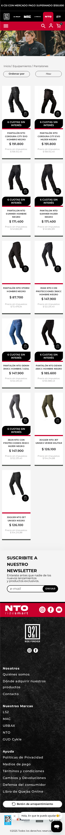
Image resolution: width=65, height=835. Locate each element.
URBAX (9, 726)
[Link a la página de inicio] (7, 66)
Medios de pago (17, 764)
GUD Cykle (12, 739)
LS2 (6, 712)
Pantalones (41, 66)
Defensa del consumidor (24, 785)
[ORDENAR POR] (16, 74)
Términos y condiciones (23, 771)
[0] (59, 26)
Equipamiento (22, 66)
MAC (7, 719)
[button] (25, 113)
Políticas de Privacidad (23, 757)
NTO (7, 732)
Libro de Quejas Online (23, 791)
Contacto (11, 694)
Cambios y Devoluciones (24, 778)
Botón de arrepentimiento (35, 804)
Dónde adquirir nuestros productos (24, 684)
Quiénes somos (16, 674)
